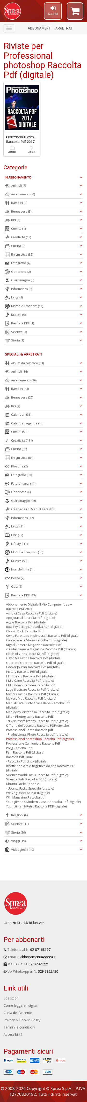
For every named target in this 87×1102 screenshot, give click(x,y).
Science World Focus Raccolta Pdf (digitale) (37, 775)
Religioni (19, 815)
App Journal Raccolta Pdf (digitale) (30, 617)
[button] (75, 13)
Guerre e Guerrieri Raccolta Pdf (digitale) (35, 662)
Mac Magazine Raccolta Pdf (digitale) (32, 694)
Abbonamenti (39, 28)
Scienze (19, 332)
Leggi (17, 297)
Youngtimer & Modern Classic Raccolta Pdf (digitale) (43, 801)
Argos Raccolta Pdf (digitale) (26, 622)
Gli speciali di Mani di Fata (32, 509)
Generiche (21, 271)
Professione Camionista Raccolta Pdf (33, 743)
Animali (18, 185)
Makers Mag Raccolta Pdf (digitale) (31, 698)
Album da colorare (27, 363)
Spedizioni (11, 998)
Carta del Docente (18, 1012)
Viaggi (18, 841)
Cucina (18, 246)
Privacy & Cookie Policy (22, 1020)
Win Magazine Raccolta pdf (26, 797)
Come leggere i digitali (21, 1005)
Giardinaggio (22, 280)
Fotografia (20, 263)
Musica (18, 314)
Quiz (16, 586)
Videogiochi (22, 849)
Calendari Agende (27, 423)
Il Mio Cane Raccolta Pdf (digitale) (30, 680)
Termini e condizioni (19, 1027)
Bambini (19, 202)
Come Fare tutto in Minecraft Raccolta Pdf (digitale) (42, 635)
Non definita (22, 569)
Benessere (21, 211)
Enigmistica (22, 254)
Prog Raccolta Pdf (19, 748)
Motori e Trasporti (27, 306)
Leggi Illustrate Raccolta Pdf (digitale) (32, 689)
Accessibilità (13, 1034)
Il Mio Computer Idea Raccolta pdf (30, 685)
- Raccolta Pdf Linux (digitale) (26, 761)
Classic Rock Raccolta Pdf (24, 631)
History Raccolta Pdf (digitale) (27, 671)
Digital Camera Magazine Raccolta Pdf (33, 645)
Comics (18, 228)
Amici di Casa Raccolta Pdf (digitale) (31, 613)
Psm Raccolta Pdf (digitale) (25, 752)
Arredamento (23, 194)
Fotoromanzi (23, 483)
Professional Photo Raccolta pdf (29, 730)
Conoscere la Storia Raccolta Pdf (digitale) (36, 640)
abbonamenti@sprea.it (38, 956)
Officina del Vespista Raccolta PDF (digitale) (37, 725)
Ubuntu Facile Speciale (22, 784)
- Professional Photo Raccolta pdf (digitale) (37, 734)
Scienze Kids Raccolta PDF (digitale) (31, 779)
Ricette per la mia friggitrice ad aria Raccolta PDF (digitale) (41, 768)
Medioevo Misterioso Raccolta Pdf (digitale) (37, 712)
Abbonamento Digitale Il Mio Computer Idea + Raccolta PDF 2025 (39, 606)
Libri (17, 535)
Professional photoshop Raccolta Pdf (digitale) (40, 739)
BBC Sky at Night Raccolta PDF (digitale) (34, 626)
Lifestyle (19, 543)
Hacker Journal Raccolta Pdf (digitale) (32, 667)
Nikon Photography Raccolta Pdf (29, 716)
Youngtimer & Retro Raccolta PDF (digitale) (36, 806)
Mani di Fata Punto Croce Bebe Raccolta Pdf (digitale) (38, 705)
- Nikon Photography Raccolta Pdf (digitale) (37, 721)
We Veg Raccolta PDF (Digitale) (28, 793)
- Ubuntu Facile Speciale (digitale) (30, 788)
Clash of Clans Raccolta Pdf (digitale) (32, 653)
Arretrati (64, 28)
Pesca (17, 578)
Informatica (21, 289)
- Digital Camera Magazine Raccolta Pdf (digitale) (41, 649)
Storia (17, 340)
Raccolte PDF (22, 323)
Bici (15, 220)
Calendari (21, 414)
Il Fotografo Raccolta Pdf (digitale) (30, 676)
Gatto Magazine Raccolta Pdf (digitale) (33, 658)
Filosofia (19, 466)
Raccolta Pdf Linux (19, 757)
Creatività (21, 237)
